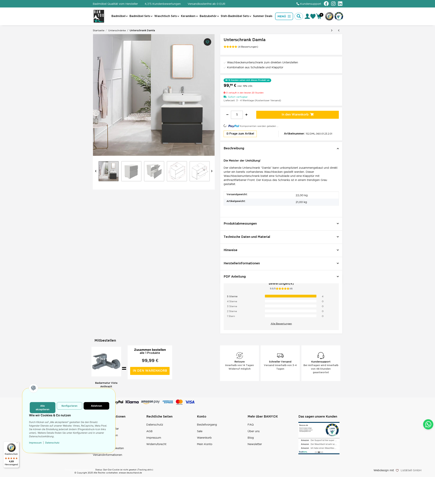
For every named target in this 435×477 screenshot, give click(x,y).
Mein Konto (204, 444)
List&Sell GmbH (411, 470)
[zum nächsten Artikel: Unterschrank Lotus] (331, 30)
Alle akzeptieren (42, 407)
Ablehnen (96, 405)
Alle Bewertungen (281, 323)
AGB (149, 431)
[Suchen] (298, 16)
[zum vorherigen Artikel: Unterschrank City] (338, 30)
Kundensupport (310, 3)
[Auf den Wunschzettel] (207, 42)
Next (212, 171)
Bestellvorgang (207, 424)
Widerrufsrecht (156, 444)
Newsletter (255, 444)
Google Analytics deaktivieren (79, 470)
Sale (199, 431)
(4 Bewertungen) (248, 46)
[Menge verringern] (227, 115)
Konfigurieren (69, 405)
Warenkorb (204, 437)
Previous (96, 171)
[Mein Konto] (307, 16)
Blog (251, 437)
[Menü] (17, 443)
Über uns (254, 431)
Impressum (153, 437)
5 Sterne (232, 296)
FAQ (251, 424)
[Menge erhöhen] (246, 115)
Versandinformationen (107, 454)
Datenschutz (154, 424)
